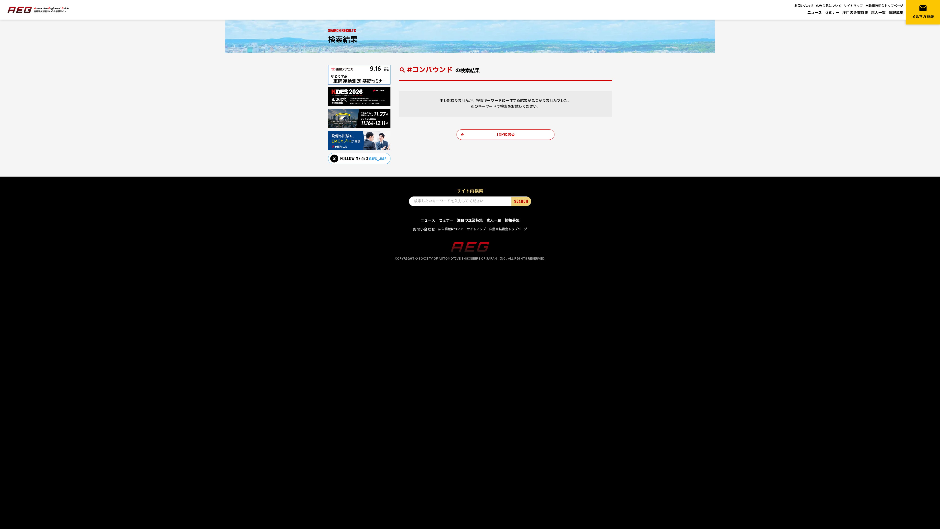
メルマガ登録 (923, 12)
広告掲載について (828, 5)
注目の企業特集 (855, 13)
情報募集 (896, 13)
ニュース (814, 13)
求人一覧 (878, 13)
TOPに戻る (505, 134)
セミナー (832, 13)
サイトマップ (853, 5)
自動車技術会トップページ (884, 5)
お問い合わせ (803, 5)
